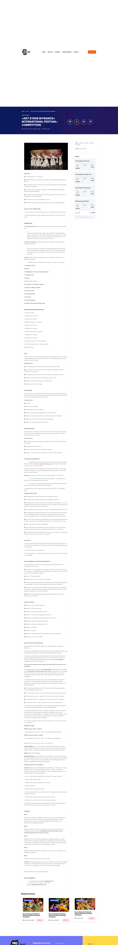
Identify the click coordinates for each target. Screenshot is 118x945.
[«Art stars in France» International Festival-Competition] (33, 905)
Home (43, 52)
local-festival (26, 115)
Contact (76, 52)
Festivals (57, 52)
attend (39, 920)
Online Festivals (66, 52)
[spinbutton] (85, 167)
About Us (50, 52)
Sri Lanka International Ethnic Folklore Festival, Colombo (31, 915)
